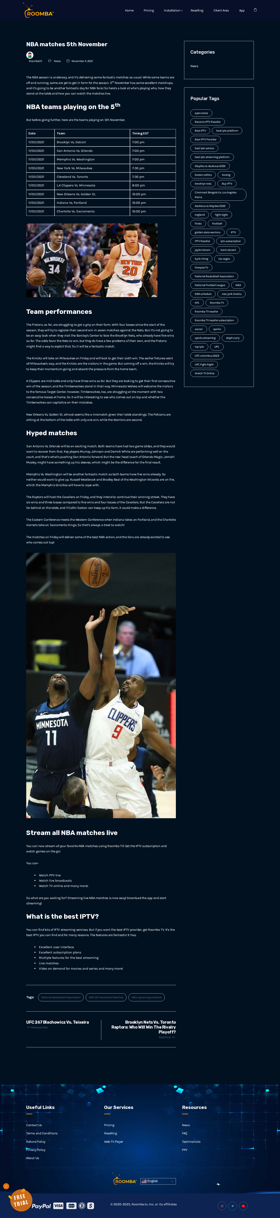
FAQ (184, 1133)
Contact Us (34, 1125)
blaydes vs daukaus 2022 (210, 166)
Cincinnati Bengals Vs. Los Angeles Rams (215, 195)
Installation (172, 10)
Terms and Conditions (42, 1133)
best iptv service (204, 148)
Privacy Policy (35, 1150)
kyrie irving (201, 258)
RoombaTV (35, 61)
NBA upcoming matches (147, 997)
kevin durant (228, 250)
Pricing (149, 10)
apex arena (201, 113)
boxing (226, 175)
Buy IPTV (227, 183)
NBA (238, 285)
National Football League (210, 285)
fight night (221, 214)
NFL (197, 302)
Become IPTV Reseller (208, 122)
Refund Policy (35, 1142)
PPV (184, 1150)
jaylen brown (202, 250)
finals (198, 223)
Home (129, 10)
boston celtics (203, 175)
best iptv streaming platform (212, 157)
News (57, 61)
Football (217, 223)
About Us (32, 1158)
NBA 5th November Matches (106, 997)
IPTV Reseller (202, 241)
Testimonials (191, 1142)
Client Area (221, 10)
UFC (216, 346)
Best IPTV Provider (205, 139)
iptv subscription (231, 241)
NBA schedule (203, 294)
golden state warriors (207, 232)
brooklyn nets (203, 183)
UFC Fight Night (204, 364)
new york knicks (231, 294)
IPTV (233, 232)
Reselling (197, 10)
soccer (199, 329)
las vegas (224, 258)
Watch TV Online (204, 373)
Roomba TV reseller (206, 311)
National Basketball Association (61, 997)
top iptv (199, 346)
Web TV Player (113, 1142)
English (152, 1181)
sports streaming (205, 338)
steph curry (233, 338)
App (242, 10)
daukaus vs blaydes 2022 (210, 206)
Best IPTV (200, 130)
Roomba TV (217, 302)
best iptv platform (227, 130)
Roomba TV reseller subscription (214, 320)
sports (217, 329)
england (200, 214)
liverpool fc (201, 267)
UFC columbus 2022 (207, 355)
